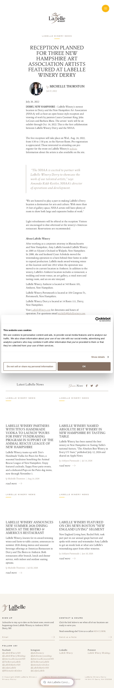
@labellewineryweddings (41, 656)
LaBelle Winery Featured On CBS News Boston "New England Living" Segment (82, 525)
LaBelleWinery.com (40, 309)
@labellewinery (37, 653)
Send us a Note (68, 637)
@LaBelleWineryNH (11, 653)
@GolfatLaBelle (9, 667)
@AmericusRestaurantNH (13, 659)
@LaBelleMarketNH (11, 664)
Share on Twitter (92, 386)
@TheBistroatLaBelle (11, 661)
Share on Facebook (86, 386)
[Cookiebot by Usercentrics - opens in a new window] (98, 319)
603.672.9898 (100, 631)
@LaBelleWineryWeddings (14, 656)
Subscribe (53, 637)
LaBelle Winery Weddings (99, 653)
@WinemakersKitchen (12, 670)
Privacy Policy (9, 679)
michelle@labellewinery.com (71, 313)
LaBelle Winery (57, 18)
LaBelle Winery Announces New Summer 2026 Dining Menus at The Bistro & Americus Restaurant (29, 527)
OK (84, 366)
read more (11, 483)
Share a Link (97, 386)
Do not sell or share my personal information (30, 366)
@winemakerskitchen (40, 664)
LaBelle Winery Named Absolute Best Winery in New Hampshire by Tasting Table (82, 431)
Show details (98, 357)
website (73, 148)
